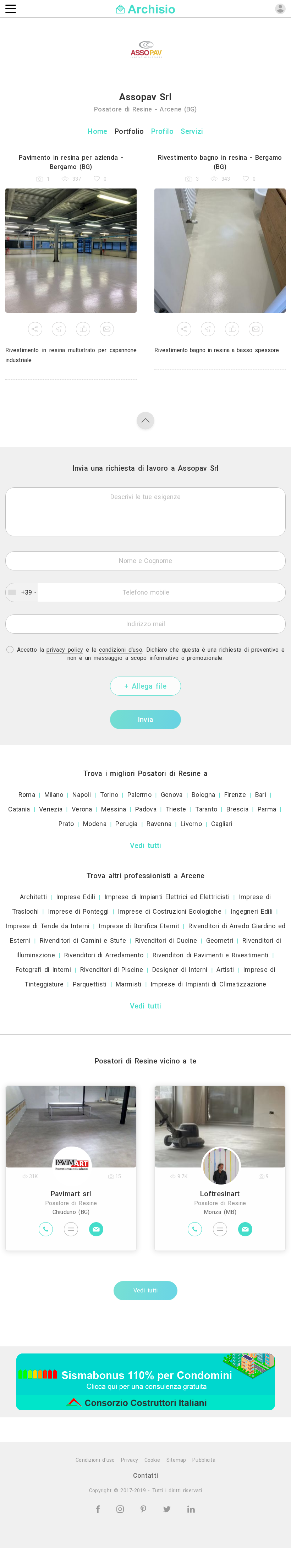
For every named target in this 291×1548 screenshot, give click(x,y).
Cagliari (221, 823)
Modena (94, 823)
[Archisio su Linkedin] (191, 1508)
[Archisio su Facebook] (99, 1508)
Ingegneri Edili (252, 911)
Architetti (33, 897)
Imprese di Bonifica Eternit (139, 926)
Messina (113, 809)
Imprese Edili (75, 897)
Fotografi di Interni (43, 969)
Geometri (219, 940)
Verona (82, 809)
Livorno (191, 823)
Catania (19, 809)
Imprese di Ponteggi (78, 911)
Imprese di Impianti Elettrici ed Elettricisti (167, 897)
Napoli (81, 794)
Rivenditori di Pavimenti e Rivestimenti (211, 955)
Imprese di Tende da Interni (47, 926)
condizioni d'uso (120, 649)
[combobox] (22, 592)
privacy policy (64, 649)
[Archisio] (145, 8)
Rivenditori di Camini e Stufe (83, 940)
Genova (172, 794)
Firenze (235, 794)
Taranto (206, 809)
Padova (146, 809)
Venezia (50, 809)
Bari (260, 794)
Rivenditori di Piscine (111, 969)
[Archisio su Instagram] (121, 1508)
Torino (109, 794)
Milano (54, 794)
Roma (26, 794)
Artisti (225, 969)
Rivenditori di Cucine (166, 940)
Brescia (237, 809)
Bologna (203, 794)
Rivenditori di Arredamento (104, 955)
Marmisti (128, 984)
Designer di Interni (180, 969)
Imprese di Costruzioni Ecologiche (169, 911)
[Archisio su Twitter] (168, 1508)
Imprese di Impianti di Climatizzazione (208, 984)
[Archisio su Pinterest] (144, 1508)
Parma (267, 809)
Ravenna (159, 823)
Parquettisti (90, 984)
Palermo (139, 794)
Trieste (176, 809)
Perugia (126, 823)
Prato (66, 823)
